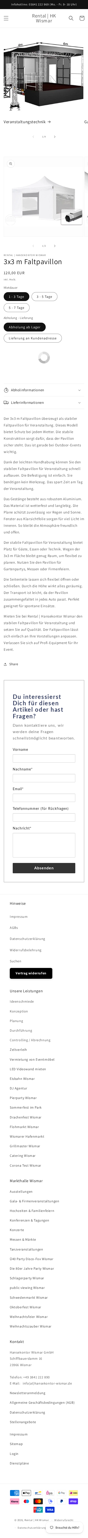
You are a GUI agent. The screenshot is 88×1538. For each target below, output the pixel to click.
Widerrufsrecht (64, 1520)
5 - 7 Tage (16, 307)
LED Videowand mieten (28, 1069)
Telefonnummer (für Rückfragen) (41, 809)
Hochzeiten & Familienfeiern (32, 1210)
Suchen (16, 961)
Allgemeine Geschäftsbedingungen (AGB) (42, 1402)
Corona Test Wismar (25, 1165)
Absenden (44, 868)
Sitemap (16, 1444)
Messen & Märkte (23, 1239)
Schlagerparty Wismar (27, 1278)
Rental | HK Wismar (36, 1520)
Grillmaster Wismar (25, 1146)
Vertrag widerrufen (31, 973)
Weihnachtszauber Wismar (31, 1326)
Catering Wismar (23, 1155)
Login (14, 1453)
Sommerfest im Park (26, 1107)
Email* (18, 789)
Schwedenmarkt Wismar (29, 1297)
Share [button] (13, 664)
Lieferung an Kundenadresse (33, 338)
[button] (6, 18)
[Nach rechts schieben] (54, 136)
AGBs (14, 927)
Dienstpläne (19, 1463)
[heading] (44, 707)
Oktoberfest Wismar (25, 1307)
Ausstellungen (21, 1191)
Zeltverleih (18, 1049)
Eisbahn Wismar (22, 1078)
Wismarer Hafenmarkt (27, 1136)
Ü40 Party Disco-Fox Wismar (32, 1259)
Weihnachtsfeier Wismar (29, 1316)
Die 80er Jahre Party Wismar (32, 1268)
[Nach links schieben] (33, 136)
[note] (44, 734)
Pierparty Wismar (23, 1098)
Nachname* (23, 769)
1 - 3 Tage (16, 296)
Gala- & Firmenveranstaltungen (34, 1201)
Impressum (19, 916)
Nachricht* (22, 828)
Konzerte (17, 1230)
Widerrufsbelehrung (26, 950)
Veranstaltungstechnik (25, 121)
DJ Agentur (18, 1088)
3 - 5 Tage (44, 296)
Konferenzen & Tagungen (29, 1220)
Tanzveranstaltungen (26, 1249)
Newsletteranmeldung (27, 1393)
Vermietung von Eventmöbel (32, 1059)
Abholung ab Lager (25, 327)
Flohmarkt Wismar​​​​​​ (24, 1127)
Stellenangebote (23, 1422)
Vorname (20, 750)
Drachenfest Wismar (26, 1117)
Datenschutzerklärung (27, 938)
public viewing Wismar (27, 1287)
